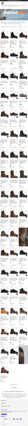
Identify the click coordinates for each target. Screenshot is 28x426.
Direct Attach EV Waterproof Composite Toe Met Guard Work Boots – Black (5, 201)
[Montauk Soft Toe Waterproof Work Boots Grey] (5, 233)
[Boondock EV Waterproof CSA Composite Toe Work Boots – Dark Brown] (14, 194)
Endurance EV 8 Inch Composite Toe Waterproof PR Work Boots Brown (4, 162)
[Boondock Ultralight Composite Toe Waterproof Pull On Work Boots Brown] (23, 174)
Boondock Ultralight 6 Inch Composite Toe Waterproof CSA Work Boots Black (14, 162)
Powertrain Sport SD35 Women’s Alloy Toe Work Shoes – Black (22, 121)
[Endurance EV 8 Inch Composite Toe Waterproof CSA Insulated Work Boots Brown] (14, 134)
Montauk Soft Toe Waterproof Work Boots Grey (4, 240)
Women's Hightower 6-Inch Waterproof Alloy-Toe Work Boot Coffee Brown (14, 318)
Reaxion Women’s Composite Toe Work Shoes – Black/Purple (14, 121)
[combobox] (14, 5)
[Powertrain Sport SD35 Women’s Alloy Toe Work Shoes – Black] (23, 114)
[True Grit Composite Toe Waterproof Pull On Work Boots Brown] (14, 174)
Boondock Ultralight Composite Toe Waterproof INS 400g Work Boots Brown (14, 221)
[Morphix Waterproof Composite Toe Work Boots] (5, 95)
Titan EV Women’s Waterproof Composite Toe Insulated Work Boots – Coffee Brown (5, 121)
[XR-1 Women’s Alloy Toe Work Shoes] (14, 54)
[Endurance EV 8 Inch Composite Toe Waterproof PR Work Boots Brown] (5, 154)
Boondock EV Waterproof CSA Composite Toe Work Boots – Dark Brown (13, 202)
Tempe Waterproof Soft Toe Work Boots (4, 82)
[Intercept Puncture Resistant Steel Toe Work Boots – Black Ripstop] (23, 252)
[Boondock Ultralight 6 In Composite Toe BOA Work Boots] (5, 54)
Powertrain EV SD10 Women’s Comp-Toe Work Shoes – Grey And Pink (4, 141)
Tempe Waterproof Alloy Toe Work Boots (14, 82)
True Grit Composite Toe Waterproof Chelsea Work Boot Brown (4, 182)
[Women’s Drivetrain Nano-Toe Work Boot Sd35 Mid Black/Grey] (23, 331)
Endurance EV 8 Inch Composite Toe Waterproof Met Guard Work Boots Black (23, 141)
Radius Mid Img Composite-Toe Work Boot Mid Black (13, 358)
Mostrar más (14, 387)
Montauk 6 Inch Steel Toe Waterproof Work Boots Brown (14, 240)
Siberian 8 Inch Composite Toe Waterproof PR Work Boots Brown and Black (22, 62)
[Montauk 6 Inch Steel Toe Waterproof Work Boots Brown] (14, 233)
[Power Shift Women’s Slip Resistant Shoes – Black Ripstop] (5, 291)
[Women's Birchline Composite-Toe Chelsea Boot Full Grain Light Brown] (5, 331)
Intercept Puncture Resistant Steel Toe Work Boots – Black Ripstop (23, 260)
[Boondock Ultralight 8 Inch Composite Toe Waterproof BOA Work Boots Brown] (5, 35)
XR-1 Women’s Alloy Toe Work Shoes (13, 61)
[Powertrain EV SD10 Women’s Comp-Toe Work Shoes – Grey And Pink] (5, 134)
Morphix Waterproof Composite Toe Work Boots (4, 102)
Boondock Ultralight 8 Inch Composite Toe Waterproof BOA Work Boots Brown (5, 42)
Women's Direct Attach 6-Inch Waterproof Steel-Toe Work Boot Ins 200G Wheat (5, 318)
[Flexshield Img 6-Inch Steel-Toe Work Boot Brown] (5, 370)
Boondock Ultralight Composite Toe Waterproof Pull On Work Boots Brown (23, 182)
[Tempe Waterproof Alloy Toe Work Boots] (14, 75)
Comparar (20, 26)
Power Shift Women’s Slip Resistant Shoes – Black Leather (14, 279)
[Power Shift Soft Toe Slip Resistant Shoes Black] (14, 291)
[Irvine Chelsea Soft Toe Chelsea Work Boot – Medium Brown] (14, 252)
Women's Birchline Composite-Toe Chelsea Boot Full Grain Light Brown (4, 339)
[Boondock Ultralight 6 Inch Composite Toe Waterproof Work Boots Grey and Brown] (23, 75)
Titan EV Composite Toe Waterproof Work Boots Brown (23, 221)
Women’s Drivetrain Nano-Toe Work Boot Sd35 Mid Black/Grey (23, 338)
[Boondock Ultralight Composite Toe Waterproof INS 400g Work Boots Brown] (14, 214)
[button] (25, 3)
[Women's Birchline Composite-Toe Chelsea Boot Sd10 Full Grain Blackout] (14, 331)
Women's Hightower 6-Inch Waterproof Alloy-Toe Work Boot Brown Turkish (23, 318)
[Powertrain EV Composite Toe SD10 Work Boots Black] (5, 272)
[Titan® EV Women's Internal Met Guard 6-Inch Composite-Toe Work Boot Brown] (23, 291)
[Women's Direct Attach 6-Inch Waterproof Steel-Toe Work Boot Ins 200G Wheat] (5, 310)
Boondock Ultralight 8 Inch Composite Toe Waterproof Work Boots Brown (5, 221)
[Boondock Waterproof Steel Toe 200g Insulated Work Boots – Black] (23, 194)
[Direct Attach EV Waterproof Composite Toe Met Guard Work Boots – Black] (5, 194)
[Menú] (26, 3)
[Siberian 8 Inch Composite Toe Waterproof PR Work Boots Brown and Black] (23, 54)
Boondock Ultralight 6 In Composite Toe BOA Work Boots (4, 61)
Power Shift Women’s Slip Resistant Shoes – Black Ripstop (5, 298)
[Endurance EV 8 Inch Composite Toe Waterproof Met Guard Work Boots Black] (23, 134)
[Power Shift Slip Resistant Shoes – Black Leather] (23, 272)
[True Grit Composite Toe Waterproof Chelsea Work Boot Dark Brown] (23, 154)
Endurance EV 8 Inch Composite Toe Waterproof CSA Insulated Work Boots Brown (14, 141)
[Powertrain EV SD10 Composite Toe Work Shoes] (14, 95)
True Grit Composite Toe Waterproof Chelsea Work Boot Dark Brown (23, 162)
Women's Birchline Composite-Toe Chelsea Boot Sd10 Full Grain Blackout (14, 339)
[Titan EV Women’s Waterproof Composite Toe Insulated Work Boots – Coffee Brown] (5, 114)
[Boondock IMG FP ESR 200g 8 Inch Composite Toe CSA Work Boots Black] (14, 35)
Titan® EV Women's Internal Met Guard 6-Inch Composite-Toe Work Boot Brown (23, 298)
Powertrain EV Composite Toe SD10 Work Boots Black (4, 279)
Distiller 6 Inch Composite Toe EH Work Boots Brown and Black (23, 42)
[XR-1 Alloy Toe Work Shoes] (23, 95)
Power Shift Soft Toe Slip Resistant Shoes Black (14, 298)
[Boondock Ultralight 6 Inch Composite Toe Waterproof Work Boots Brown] (5, 252)
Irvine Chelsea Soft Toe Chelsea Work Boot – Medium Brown (14, 259)
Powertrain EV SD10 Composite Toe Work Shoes (13, 102)
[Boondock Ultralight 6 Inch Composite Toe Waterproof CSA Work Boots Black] (14, 154)
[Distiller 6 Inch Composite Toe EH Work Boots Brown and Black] (23, 35)
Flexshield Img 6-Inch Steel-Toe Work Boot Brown (4, 377)
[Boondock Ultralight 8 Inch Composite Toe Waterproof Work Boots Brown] (5, 214)
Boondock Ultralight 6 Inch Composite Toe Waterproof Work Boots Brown (5, 260)
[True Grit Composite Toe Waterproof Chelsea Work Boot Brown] (5, 174)
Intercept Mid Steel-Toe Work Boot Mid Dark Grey (5, 358)
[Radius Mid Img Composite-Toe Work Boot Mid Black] (14, 351)
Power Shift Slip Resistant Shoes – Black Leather (22, 279)
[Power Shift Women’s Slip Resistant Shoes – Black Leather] (14, 272)
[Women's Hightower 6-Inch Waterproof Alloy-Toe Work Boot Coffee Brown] (14, 310)
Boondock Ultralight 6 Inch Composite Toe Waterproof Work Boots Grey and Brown (23, 83)
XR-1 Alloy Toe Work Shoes (23, 102)
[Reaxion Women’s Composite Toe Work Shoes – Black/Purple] (14, 114)
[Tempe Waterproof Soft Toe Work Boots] (5, 75)
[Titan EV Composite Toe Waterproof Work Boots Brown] (23, 214)
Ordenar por (3, 26)
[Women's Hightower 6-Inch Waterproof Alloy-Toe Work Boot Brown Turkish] (23, 310)
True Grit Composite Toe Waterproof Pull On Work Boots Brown (14, 181)
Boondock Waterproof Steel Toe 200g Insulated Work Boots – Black (23, 201)
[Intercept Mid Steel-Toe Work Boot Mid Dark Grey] (5, 351)
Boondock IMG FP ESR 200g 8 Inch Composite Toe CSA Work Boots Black (14, 42)
